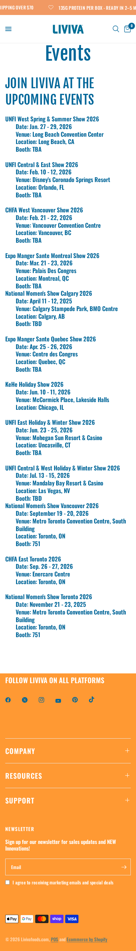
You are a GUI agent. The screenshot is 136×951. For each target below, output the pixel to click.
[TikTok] (96, 699)
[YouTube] (63, 701)
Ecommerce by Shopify (87, 939)
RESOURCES (23, 775)
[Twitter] (29, 700)
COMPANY (20, 751)
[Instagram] (46, 700)
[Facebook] (13, 700)
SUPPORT (20, 800)
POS (54, 939)
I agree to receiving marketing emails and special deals (63, 882)
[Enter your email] (124, 867)
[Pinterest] (80, 700)
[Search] (116, 29)
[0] (126, 29)
